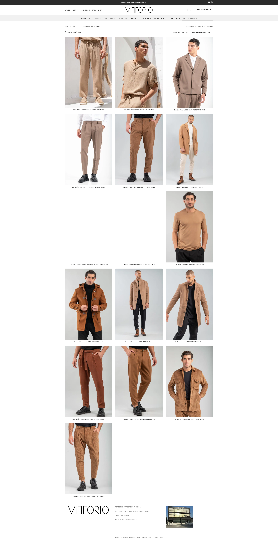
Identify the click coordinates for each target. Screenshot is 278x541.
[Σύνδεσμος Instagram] (211, 2)
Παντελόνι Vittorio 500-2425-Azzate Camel (139, 187)
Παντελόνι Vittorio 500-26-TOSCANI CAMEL (88, 110)
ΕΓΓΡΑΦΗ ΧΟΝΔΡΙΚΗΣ (204, 10)
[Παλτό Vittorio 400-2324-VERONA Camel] (189, 304)
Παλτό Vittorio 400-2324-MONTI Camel (139, 342)
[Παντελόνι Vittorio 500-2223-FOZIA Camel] (88, 458)
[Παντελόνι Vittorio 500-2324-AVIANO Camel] (88, 381)
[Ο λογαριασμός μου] (189, 10)
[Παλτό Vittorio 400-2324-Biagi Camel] (189, 149)
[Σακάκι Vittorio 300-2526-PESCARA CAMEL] (189, 72)
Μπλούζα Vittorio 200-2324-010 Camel (190, 264)
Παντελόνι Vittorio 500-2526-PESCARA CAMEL (88, 187)
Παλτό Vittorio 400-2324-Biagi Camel (189, 187)
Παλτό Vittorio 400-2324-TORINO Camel (88, 342)
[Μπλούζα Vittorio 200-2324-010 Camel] (189, 226)
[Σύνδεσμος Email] (208, 2)
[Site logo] (139, 10)
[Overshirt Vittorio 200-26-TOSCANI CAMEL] (139, 72)
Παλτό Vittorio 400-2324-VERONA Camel (189, 342)
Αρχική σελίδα (70, 26)
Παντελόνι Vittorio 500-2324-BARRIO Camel (139, 419)
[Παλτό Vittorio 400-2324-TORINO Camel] (88, 304)
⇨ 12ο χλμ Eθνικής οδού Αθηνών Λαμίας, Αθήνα (132, 511)
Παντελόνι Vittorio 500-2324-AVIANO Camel (88, 419)
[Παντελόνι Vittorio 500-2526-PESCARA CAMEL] (88, 149)
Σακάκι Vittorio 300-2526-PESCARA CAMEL (189, 110)
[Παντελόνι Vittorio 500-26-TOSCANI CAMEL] (88, 72)
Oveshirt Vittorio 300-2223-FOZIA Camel (189, 419)
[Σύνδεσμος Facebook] (206, 2)
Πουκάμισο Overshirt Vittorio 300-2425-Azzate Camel (88, 264)
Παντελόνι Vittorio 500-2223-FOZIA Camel (88, 496)
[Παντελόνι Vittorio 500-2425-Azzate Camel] (139, 149)
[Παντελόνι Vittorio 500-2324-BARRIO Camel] (139, 381)
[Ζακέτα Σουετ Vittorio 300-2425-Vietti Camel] (139, 226)
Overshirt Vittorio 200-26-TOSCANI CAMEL (139, 110)
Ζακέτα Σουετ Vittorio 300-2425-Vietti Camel (139, 264)
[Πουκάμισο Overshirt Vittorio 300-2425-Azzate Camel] (88, 226)
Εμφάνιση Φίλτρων (74, 32)
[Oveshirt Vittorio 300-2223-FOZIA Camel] (189, 381)
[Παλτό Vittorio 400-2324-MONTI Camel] (139, 304)
